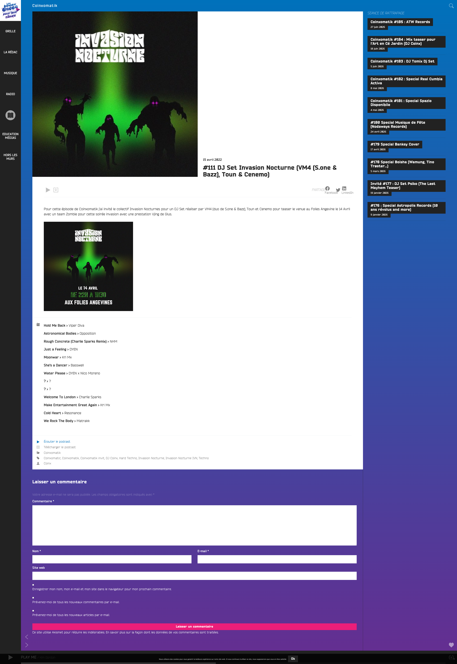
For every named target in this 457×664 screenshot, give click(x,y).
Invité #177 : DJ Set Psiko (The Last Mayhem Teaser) (403, 186)
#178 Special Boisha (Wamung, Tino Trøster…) (402, 164)
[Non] (454, 659)
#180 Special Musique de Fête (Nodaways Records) (398, 124)
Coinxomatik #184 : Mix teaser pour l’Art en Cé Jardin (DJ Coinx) (403, 41)
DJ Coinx (112, 458)
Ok (293, 658)
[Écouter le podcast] (48, 190)
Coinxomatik (52, 452)
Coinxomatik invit (92, 458)
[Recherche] (451, 6)
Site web (38, 567)
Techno (204, 458)
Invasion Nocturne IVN (181, 458)
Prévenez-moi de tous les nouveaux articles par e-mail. (71, 615)
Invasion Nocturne (151, 458)
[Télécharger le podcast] (56, 190)
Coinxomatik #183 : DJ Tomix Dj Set (403, 61)
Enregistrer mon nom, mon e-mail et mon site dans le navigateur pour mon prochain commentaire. (102, 589)
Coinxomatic (52, 458)
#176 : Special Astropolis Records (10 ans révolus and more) (404, 207)
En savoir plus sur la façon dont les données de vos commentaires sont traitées (162, 632)
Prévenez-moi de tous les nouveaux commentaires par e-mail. (75, 602)
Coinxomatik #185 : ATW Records (400, 22)
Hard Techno (128, 458)
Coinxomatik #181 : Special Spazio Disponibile (401, 103)
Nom (36, 551)
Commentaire (43, 501)
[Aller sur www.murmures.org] (10, 115)
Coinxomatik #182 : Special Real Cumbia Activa (406, 81)
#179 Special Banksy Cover (395, 144)
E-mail (203, 551)
